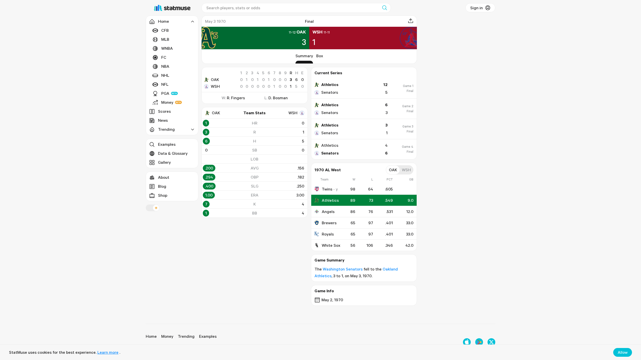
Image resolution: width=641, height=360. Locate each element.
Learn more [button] (107, 352)
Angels (328, 211)
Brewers (329, 223)
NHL (165, 75)
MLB (165, 39)
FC (163, 57)
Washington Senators (343, 269)
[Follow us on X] (491, 342)
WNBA (167, 48)
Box (319, 55)
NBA (165, 66)
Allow (622, 352)
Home (151, 336)
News (163, 120)
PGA (165, 93)
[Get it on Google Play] (479, 342)
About (163, 177)
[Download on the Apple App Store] (467, 342)
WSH (215, 86)
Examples (167, 144)
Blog (162, 186)
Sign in (476, 7)
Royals (328, 234)
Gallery (164, 162)
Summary (304, 55)
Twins (327, 189)
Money (167, 102)
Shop (162, 195)
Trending (186, 336)
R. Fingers (236, 97)
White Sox (331, 245)
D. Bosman (278, 97)
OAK (215, 79)
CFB (165, 30)
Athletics (330, 200)
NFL (165, 84)
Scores (164, 111)
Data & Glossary (173, 153)
